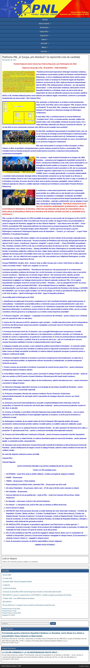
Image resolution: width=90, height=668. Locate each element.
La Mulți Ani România (9, 588)
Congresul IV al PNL (8, 615)
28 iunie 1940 (7, 575)
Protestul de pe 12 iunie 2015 (11, 613)
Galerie (43, 39)
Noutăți (45, 20)
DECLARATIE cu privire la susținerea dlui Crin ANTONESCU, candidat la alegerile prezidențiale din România (37, 595)
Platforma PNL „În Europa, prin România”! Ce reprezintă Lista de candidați (41, 57)
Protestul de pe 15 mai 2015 (11, 608)
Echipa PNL (44, 32)
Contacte (44, 51)
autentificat (14, 562)
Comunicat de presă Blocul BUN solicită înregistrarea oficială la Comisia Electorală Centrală (32, 592)
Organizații (44, 35)
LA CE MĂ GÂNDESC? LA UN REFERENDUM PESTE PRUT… (30, 652)
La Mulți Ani (6, 585)
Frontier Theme (84, 666)
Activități (44, 43)
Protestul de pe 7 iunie (9, 611)
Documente (44, 27)
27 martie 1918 (7, 578)
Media (44, 47)
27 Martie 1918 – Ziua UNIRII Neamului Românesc (19, 598)
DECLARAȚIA (7, 602)
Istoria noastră (44, 24)
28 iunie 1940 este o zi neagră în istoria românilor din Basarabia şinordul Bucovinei (29, 605)
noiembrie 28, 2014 (10, 60)
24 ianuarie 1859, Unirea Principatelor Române (17, 581)
